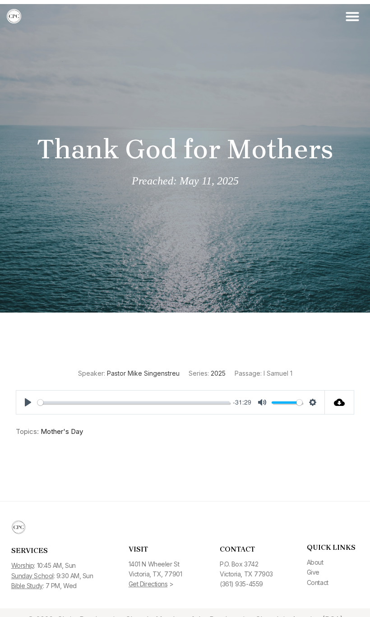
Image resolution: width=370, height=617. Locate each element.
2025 (218, 373)
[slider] (133, 402)
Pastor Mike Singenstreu (143, 373)
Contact (317, 582)
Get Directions (148, 584)
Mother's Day (62, 431)
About (315, 562)
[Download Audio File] (339, 402)
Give (313, 572)
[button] (352, 16)
